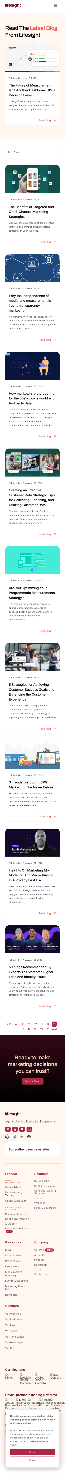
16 (23, 1029)
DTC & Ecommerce (45, 1186)
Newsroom (40, 1264)
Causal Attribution (16, 1200)
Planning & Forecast (17, 1214)
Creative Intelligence (18, 1228)
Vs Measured (13, 1313)
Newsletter (11, 1294)
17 (29, 1029)
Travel (38, 1198)
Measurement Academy (13, 1273)
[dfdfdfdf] (32, 84)
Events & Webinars (16, 1280)
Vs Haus (10, 1325)
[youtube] (22, 1129)
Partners (39, 1259)
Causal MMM (13, 1187)
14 (48, 1024)
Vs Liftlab (10, 1348)
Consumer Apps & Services (45, 1192)
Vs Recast (11, 1330)
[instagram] (15, 1129)
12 (35, 1024)
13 (42, 1024)
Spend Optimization (17, 1218)
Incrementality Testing (13, 1194)
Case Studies (13, 1255)
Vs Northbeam (13, 1319)
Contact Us (41, 1274)
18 (35, 1029)
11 (29, 1024)
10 (23, 1024)
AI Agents (11, 1223)
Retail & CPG (42, 1181)
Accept (32, 1452)
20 (47, 1029)
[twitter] (8, 1129)
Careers (39, 1249)
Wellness (39, 1202)
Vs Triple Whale (15, 1336)
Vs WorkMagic (14, 1342)
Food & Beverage (45, 1207)
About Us (39, 1255)
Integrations (12, 1266)
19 (41, 1029)
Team (38, 1269)
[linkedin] (29, 1129)
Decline (32, 1460)
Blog (8, 1249)
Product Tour (13, 1260)
